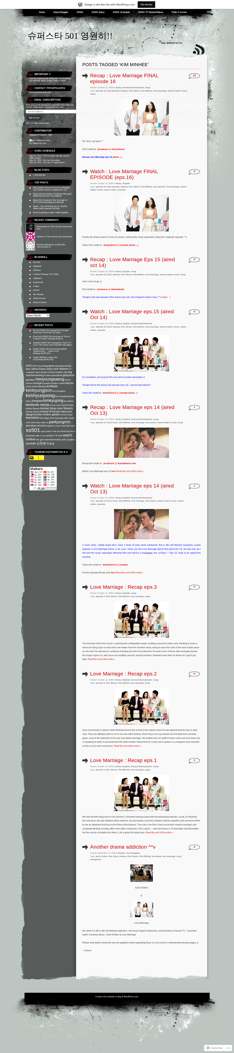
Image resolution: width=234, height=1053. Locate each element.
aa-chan (36, 262)
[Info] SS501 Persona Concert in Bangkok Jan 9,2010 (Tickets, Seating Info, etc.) (51, 188)
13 (194, 75)
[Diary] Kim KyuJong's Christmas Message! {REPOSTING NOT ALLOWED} (52, 195)
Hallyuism (37, 278)
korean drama (33, 411)
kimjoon (37, 401)
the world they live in (66, 431)
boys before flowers (36, 368)
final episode (113, 91)
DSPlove (37, 270)
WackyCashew (40, 302)
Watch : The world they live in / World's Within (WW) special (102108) (50, 207)
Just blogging (133, 853)
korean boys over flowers (56, 408)
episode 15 (101, 274)
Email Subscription (47, 99)
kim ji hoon (112, 422)
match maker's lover (177, 91)
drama (119, 87)
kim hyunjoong (63, 396)
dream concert (48, 372)
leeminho (32, 418)
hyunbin (46, 383)
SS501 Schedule (121, 12)
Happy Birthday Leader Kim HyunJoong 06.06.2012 (45, 358)
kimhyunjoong (40, 395)
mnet (33, 422)
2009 (29, 365)
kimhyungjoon (39, 390)
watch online (110, 190)
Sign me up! (34, 118)
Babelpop (37, 266)
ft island (47, 375)
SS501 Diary (98, 12)
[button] (141, 117)
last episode (159, 187)
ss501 (33, 430)
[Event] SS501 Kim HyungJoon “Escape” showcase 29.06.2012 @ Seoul (51, 331)
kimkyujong (53, 400)
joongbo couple (57, 383)
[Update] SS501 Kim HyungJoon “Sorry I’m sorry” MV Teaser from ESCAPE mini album (52, 344)
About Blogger (60, 12)
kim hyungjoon (59, 391)
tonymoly (30, 435)
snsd (72, 426)
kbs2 (109, 274)
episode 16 (101, 91)
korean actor (55, 405)
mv (47, 422)
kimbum (52, 386)
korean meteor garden (47, 414)
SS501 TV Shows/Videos (150, 12)
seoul (63, 426)
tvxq (44, 436)
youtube (31, 443)
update (49, 435)
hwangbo (38, 383)
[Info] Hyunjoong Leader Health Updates (51, 212)
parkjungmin (60, 422)
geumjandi (57, 375)
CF (70, 369)
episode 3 (100, 596)
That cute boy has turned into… (60, 236)
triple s (38, 436)
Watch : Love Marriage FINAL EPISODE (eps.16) (124, 174)
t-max (54, 431)
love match (151, 422)
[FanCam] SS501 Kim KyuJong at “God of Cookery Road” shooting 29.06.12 (51, 337)
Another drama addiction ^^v (123, 847)
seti (68, 425)
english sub (61, 372)
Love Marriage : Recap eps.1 (123, 760)
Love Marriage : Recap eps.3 (123, 587)
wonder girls (60, 439)
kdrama (42, 386)
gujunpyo (30, 379)
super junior (46, 431)
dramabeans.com (127, 463)
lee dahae (156, 856)
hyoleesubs (38, 282)
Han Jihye (113, 856)
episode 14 (101, 422)
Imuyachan (42, 226)
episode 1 (100, 770)
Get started (146, 4)
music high (40, 422)
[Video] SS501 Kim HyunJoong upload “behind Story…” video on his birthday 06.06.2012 (50, 351)
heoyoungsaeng (50, 379)
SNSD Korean (39, 298)
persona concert (35, 425)
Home (42, 12)
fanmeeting (37, 375)
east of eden (101, 856)
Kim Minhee (69, 401)
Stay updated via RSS (171, 43)
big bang (59, 366)
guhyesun (68, 375)
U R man (58, 435)
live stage (44, 418)
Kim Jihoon (134, 91)
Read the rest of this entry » (130, 471)
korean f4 (45, 411)
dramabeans (117, 289)
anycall (41, 366)
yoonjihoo (71, 440)
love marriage (56, 418)
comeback (30, 372)
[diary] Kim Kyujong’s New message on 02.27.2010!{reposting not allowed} (50, 201)
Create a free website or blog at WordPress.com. (117, 996)
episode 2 (100, 683)
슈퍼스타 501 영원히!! (70, 36)
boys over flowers (57, 368)
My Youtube (38, 294)
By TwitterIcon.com (37, 143)
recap (57, 426)
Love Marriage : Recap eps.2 (123, 674)
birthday (67, 366)
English (126, 183)
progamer (50, 426)
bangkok (49, 365)
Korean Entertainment (133, 87)
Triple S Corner (179, 12)
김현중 (41, 443)
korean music (67, 415)
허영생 (50, 443)
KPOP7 (36, 290)
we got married (44, 439)
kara (67, 383)
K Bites (36, 286)
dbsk (38, 372)
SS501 (80, 12)
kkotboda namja (37, 405)
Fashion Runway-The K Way (46, 274)
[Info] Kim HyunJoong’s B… (51, 245)
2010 (34, 366)
